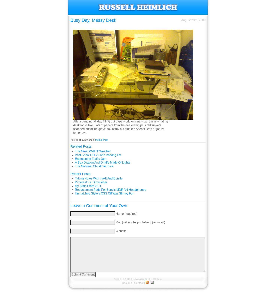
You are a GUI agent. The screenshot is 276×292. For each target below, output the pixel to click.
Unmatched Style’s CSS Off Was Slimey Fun (104, 193)
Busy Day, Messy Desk (93, 20)
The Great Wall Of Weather (93, 151)
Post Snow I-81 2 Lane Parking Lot (98, 155)
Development (140, 278)
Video (117, 278)
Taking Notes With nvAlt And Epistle (99, 178)
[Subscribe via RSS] (147, 282)
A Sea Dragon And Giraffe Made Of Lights (102, 162)
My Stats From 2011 (88, 186)
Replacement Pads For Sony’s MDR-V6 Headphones (110, 189)
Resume (127, 282)
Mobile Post (101, 139)
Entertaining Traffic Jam (90, 158)
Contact (138, 282)
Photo (126, 278)
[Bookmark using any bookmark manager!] (152, 282)
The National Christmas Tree (94, 166)
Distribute (156, 278)
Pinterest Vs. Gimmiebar (91, 182)
